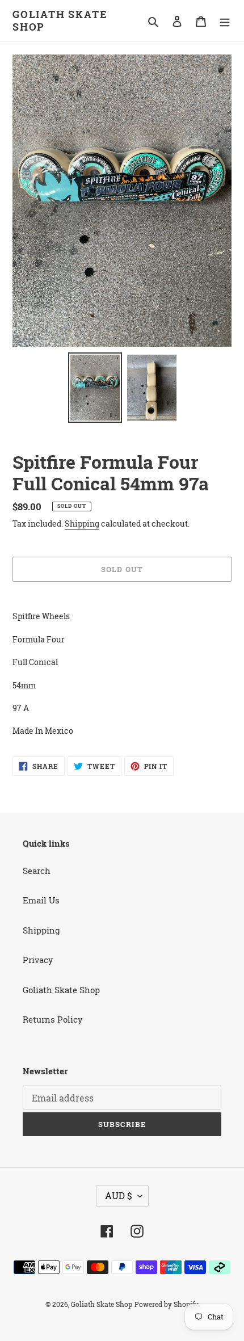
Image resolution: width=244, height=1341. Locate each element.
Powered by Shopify (166, 1304)
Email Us (41, 900)
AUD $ (118, 1195)
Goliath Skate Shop (59, 21)
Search (37, 870)
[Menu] (225, 21)
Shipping (82, 523)
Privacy (38, 959)
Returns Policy (53, 1019)
